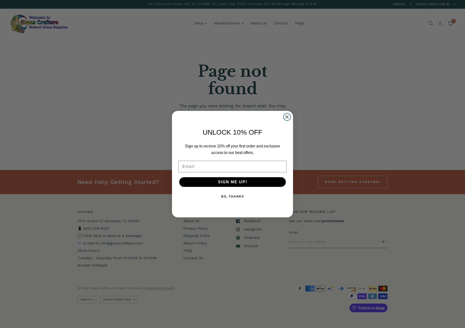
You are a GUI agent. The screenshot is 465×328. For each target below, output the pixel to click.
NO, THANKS (232, 196)
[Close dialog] (287, 117)
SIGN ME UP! (232, 182)
